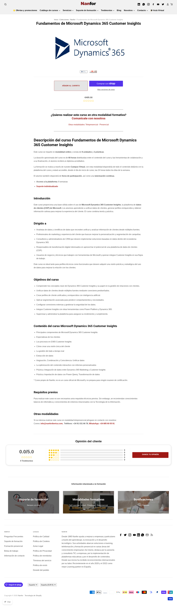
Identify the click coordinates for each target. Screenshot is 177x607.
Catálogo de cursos (49, 10)
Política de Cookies (41, 541)
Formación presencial (13, 546)
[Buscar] (5, 4)
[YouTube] (157, 4)
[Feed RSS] (152, 536)
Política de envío (40, 565)
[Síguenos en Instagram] (130, 536)
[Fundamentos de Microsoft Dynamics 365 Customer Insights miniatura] (93, 72)
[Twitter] (162, 4)
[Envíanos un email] (148, 536)
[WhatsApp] (143, 4)
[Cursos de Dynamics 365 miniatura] (83, 72)
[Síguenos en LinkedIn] (139, 536)
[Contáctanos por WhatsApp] (143, 536)
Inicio (56, 20)
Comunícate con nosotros (88, 118)
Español (32, 585)
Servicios (67, 10)
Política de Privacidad (42, 551)
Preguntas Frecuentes (13, 537)
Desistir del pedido (41, 570)
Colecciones (64, 20)
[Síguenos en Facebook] (121, 536)
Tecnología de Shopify (33, 595)
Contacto (141, 10)
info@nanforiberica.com (52, 424)
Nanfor (72, 20)
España (47, 585)
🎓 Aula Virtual (157, 10)
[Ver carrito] (171, 4)
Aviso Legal (38, 546)
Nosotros (128, 10)
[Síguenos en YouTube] (135, 536)
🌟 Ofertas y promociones (25, 10)
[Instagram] (148, 4)
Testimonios (107, 10)
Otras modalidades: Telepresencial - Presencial (88, 125)
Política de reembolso (42, 556)
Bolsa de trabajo (11, 551)
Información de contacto (14, 556)
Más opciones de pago (106, 89)
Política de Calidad (41, 537)
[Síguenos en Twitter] (126, 536)
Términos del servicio (42, 560)
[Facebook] (152, 4)
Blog (119, 10)
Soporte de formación (86, 10)
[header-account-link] (167, 4)
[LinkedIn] (138, 4)
